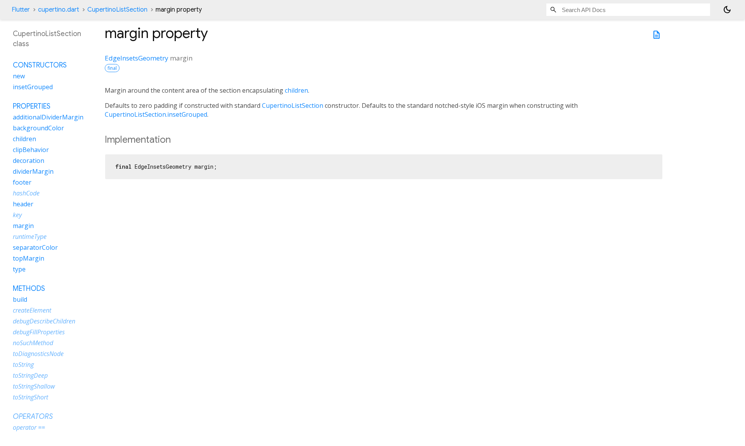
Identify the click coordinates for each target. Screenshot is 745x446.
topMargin (28, 258)
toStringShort (30, 397)
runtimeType (30, 236)
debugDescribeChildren (44, 321)
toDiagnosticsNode (38, 353)
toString (23, 364)
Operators (33, 416)
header (23, 204)
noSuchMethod (33, 343)
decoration (28, 160)
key (17, 215)
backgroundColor (38, 128)
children (296, 90)
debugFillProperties (39, 332)
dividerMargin (33, 171)
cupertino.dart (58, 10)
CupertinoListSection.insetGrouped (156, 114)
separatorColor (35, 247)
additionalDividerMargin (48, 117)
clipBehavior (31, 149)
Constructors (40, 65)
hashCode (26, 193)
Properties (31, 106)
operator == (29, 427)
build (20, 299)
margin (23, 225)
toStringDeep (30, 375)
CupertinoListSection (117, 10)
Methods (29, 288)
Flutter (21, 10)
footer (22, 182)
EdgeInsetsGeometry (136, 58)
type (19, 269)
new (19, 76)
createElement (32, 310)
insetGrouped (33, 87)
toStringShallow (34, 386)
